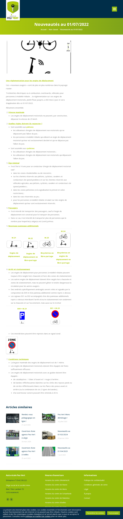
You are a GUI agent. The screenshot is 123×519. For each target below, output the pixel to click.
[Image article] (12, 418)
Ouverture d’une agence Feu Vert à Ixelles (28, 451)
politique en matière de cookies (38, 516)
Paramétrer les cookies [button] (95, 513)
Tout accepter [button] (114, 513)
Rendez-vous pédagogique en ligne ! (28, 417)
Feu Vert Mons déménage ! (64, 416)
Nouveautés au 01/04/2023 (64, 449)
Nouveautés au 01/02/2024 (64, 433)
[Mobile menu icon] (114, 9)
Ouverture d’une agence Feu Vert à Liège (28, 434)
